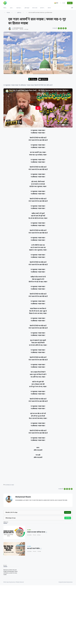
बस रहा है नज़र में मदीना (33, 548)
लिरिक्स (4, 7)
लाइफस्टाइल (18, 7)
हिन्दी (57, 3)
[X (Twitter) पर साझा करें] (61, 28)
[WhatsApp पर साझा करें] (66, 28)
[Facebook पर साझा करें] (59, 28)
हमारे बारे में (42, 7)
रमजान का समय (34, 7)
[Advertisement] (38, 470)
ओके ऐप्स (49, 7)
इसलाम (11, 7)
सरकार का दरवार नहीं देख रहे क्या (36, 532)
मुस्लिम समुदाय (27, 7)
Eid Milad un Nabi (9, 484)
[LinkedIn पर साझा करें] (63, 28)
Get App (70, 3)
